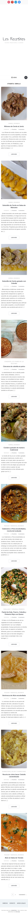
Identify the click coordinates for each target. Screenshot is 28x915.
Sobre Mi (5, 903)
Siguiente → (23, 894)
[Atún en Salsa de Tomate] (14, 832)
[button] (14, 77)
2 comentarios (21, 534)
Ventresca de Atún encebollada (14, 695)
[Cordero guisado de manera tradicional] (14, 422)
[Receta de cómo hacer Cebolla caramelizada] (14, 749)
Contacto (12, 903)
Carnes (10, 123)
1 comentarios (21, 129)
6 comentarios (21, 779)
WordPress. (14, 910)
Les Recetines (14, 39)
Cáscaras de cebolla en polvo (14, 366)
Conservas (7, 361)
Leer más (14, 154)
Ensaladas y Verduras (11, 609)
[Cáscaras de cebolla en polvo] (14, 339)
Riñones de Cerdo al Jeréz (14, 126)
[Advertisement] (14, 19)
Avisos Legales (21, 903)
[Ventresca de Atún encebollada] (14, 670)
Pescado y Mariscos (10, 526)
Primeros (21, 609)
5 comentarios (21, 860)
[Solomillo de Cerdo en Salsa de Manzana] (14, 180)
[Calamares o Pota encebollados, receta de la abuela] (14, 503)
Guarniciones (6, 771)
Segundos (17, 123)
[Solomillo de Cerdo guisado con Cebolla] (14, 259)
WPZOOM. (18, 911)
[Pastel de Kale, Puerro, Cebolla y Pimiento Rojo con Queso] (14, 586)
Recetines (14, 129)
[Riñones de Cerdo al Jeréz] (14, 103)
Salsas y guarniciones (18, 771)
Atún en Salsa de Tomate (14, 858)
